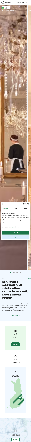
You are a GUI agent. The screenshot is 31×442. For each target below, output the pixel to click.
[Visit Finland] (6, 2)
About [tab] (25, 208)
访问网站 (15, 344)
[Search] (23, 2)
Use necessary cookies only (15, 237)
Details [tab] (15, 208)
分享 (28, 278)
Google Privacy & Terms (14, 227)
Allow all (15, 232)
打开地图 (15, 439)
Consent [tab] (5, 208)
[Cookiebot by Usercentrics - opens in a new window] (23, 204)
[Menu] (26, 2)
